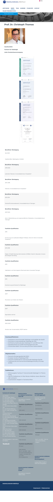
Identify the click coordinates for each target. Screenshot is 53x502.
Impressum (36, 488)
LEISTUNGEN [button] (6, 8)
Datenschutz (46, 488)
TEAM (17, 8)
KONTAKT (36, 8)
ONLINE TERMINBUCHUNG (9, 11)
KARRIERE (22, 8)
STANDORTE (30, 8)
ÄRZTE (12, 8)
